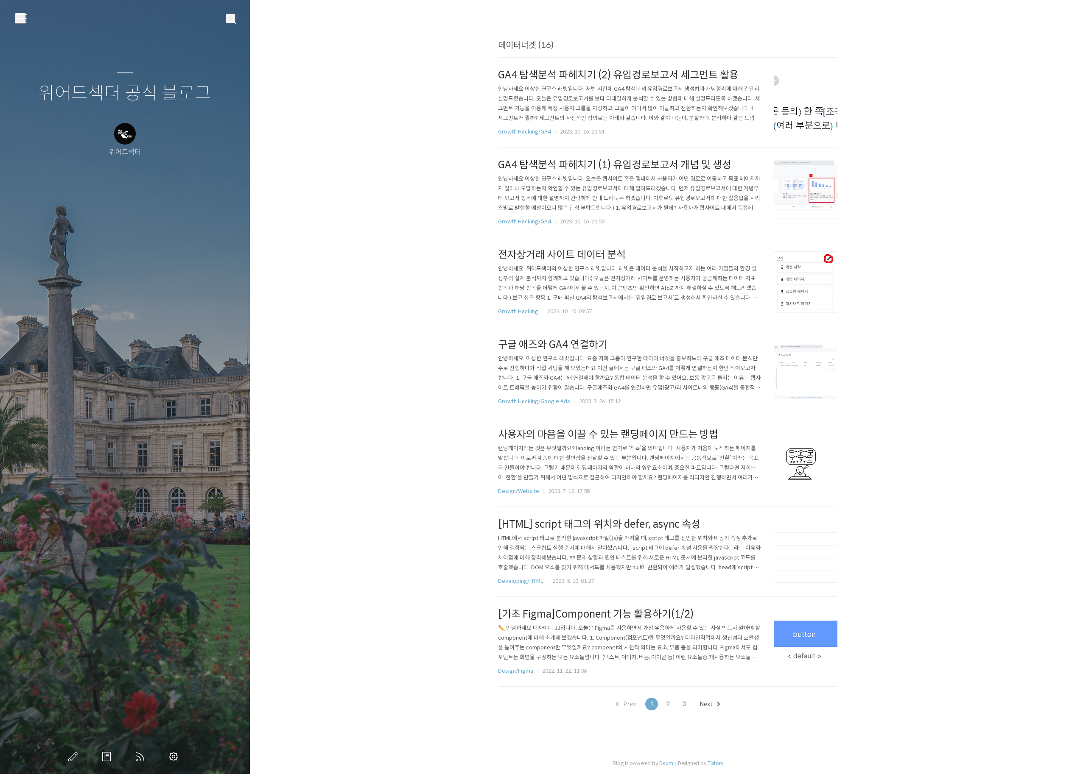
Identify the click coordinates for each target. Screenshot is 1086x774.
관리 (175, 756)
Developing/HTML (520, 581)
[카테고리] (20, 18)
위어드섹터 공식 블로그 (124, 93)
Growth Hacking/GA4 (524, 131)
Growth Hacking (518, 311)
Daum (666, 763)
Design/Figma (515, 670)
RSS (142, 756)
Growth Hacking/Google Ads (534, 401)
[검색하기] (230, 18)
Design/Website (518, 491)
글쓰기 (74, 756)
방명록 (108, 756)
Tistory (715, 763)
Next (707, 704)
